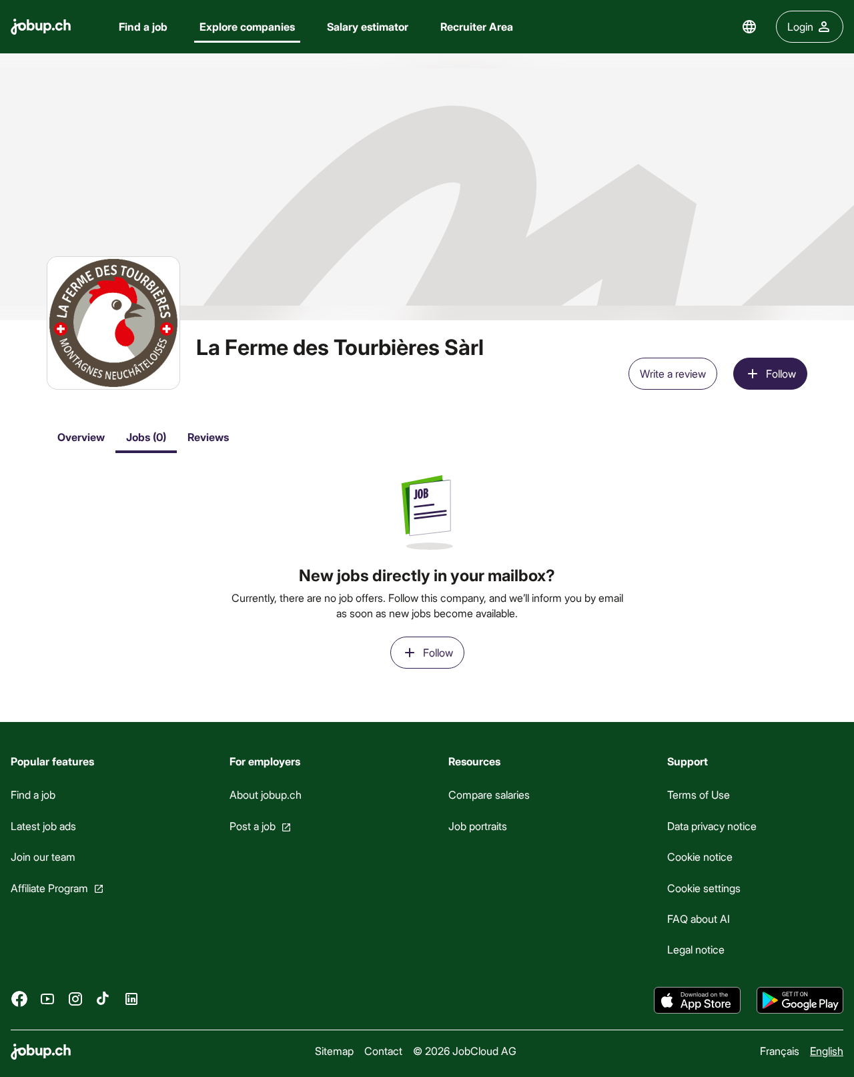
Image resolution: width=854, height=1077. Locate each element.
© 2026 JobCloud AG (464, 1050)
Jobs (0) (146, 436)
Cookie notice (700, 856)
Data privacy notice (712, 825)
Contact (383, 1050)
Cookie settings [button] (704, 887)
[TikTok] (103, 999)
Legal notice (696, 949)
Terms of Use (698, 794)
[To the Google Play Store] (800, 1000)
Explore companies (247, 26)
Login (800, 26)
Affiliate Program (49, 887)
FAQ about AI (698, 918)
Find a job (143, 26)
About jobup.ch (266, 794)
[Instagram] (75, 999)
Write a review (673, 373)
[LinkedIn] (131, 999)
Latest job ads (43, 825)
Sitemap (334, 1050)
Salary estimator (367, 26)
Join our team (43, 856)
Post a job (253, 825)
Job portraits (477, 825)
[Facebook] (19, 999)
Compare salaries (489, 794)
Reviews (208, 436)
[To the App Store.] (697, 1000)
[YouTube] (47, 999)
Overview (81, 436)
